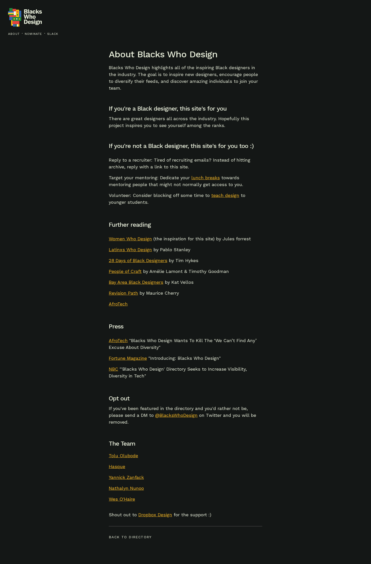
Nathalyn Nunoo (126, 488)
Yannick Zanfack (126, 477)
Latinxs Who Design (130, 249)
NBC (113, 369)
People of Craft (125, 271)
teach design (225, 195)
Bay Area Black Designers (136, 282)
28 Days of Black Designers (138, 260)
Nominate (33, 34)
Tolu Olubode (123, 455)
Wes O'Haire (122, 499)
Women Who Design (130, 238)
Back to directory (130, 537)
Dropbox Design (155, 514)
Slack (53, 34)
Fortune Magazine (128, 358)
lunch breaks (205, 177)
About (14, 34)
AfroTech (118, 303)
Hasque (117, 466)
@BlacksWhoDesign (176, 415)
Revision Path (123, 293)
